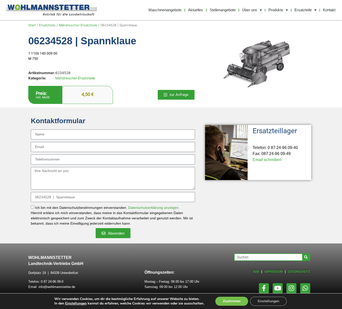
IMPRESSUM (273, 271)
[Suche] (306, 257)
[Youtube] (278, 288)
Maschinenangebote (165, 10)
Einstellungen (76, 303)
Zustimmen (232, 301)
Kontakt (329, 10)
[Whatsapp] (305, 288)
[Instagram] (291, 288)
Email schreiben (267, 160)
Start (32, 25)
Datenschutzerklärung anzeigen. (154, 208)
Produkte (275, 10)
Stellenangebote (223, 10)
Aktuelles (195, 10)
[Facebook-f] (264, 288)
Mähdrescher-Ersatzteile (78, 25)
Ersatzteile (303, 10)
